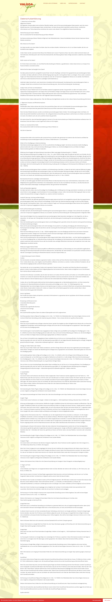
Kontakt (82, 3)
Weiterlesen (41, 600)
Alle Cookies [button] (107, 600)
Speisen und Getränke (50, 3)
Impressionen (73, 3)
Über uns (63, 3)
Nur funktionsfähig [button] (97, 600)
